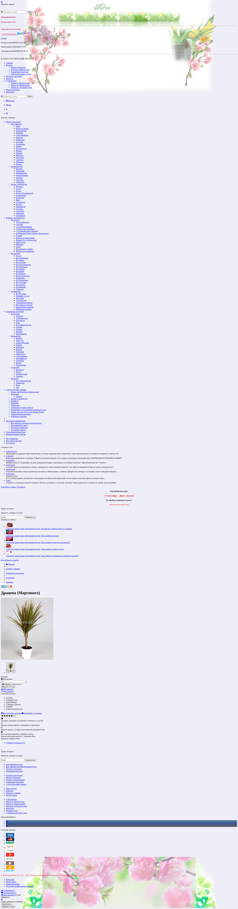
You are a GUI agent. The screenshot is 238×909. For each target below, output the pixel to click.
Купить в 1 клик (9, 687)
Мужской (20, 298)
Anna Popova (11, 451)
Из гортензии (21, 267)
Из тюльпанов (22, 258)
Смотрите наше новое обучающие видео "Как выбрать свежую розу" (35, 549)
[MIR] (10, 843)
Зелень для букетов (19, 184)
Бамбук (19, 345)
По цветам (15, 253)
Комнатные (16, 336)
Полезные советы (18, 430)
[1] (2, 716)
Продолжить (6, 904)
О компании (11, 81)
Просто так (20, 242)
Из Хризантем (22, 280)
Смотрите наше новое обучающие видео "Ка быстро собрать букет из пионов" (39, 529)
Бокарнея (20, 347)
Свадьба (19, 224)
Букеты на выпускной (25, 238)
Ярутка (19, 204)
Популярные (16, 124)
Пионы (19, 164)
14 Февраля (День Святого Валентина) (32, 233)
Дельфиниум (21, 173)
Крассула (20, 341)
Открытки (15, 405)
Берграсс (19, 187)
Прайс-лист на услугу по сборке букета (27, 412)
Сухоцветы (20, 202)
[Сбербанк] (10, 860)
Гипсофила (20, 216)
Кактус (19, 363)
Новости (9, 79)
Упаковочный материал (21, 414)
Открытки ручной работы (22, 408)
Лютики (19, 178)
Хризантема (21, 365)
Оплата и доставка (14, 76)
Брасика (19, 169)
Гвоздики (20, 158)
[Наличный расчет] (10, 864)
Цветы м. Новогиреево (20, 85)
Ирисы (19, 151)
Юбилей (19, 245)
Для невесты (21, 300)
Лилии (19, 146)
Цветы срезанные (18, 67)
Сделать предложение (25, 229)
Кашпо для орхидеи (19, 399)
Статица (19, 209)
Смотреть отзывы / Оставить (13, 487)
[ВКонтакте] (2, 586)
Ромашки (20, 162)
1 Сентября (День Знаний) (27, 231)
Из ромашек (21, 287)
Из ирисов (20, 269)
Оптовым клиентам (19, 428)
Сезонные (15, 367)
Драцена (19, 376)
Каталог (9, 65)
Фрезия (19, 153)
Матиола (19, 155)
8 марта (19, 236)
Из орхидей (21, 262)
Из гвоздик (20, 285)
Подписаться (30, 517)
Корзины (14, 403)
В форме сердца (22, 296)
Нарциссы (20, 140)
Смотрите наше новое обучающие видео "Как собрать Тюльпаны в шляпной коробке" (42, 556)
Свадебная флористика (15, 432)
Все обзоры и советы (10, 560)
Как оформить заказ (19, 425)
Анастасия (10, 465)
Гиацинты (20, 383)
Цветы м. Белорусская (20, 83)
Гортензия (20, 171)
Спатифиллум (22, 318)
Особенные (16, 291)
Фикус (18, 372)
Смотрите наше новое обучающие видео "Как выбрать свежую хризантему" (38, 542)
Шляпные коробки (24, 309)
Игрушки (15, 394)
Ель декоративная (23, 381)
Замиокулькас (22, 374)
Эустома (19, 142)
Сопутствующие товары (21, 74)
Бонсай (19, 349)
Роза (18, 323)
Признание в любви (24, 249)
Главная (9, 63)
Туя (17, 387)
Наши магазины (13, 90)
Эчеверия (20, 361)
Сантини (19, 160)
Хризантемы (21, 131)
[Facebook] (6, 823)
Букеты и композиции (20, 70)
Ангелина (10, 474)
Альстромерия (22, 135)
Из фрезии (20, 278)
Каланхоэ (20, 370)
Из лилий (20, 271)
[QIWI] (10, 852)
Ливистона (20, 354)
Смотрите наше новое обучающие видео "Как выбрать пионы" (32, 536)
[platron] (10, 871)
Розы (18, 126)
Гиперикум (20, 207)
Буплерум (20, 198)
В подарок (15, 314)
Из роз (18, 256)
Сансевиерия (21, 356)
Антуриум (20, 320)
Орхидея (19, 316)
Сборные (20, 289)
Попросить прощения (25, 251)
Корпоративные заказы (16, 434)
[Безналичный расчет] (10, 868)
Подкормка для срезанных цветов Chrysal (28, 410)
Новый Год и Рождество (26, 240)
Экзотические (17, 166)
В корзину (7, 684)
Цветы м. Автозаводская (21, 87)
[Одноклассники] (8, 586)
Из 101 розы (21, 294)
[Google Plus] (11, 586)
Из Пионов (20, 274)
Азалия (19, 327)
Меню (8, 105)
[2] (5, 716)
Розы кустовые (22, 128)
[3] (7, 716)
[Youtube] (7, 826)
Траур (18, 247)
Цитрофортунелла (23, 325)
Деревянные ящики (24, 303)
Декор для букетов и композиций (25, 392)
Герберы (19, 133)
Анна (8, 480)
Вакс (18, 200)
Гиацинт (19, 137)
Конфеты (15, 401)
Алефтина (10, 460)
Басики (19, 396)
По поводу (15, 220)
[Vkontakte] (7, 821)
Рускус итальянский (24, 193)
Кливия (19, 332)
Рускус (19, 191)
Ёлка (18, 385)
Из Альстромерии (23, 265)
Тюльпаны (20, 144)
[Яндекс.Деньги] (10, 847)
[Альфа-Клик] (10, 856)
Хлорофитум (21, 358)
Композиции (21, 334)
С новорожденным (24, 227)
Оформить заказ (8, 907)
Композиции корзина (25, 307)
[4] (9, 716)
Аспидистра (21, 195)
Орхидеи (19, 180)
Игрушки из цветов (24, 305)
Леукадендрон (22, 175)
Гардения (20, 352)
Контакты (10, 92)
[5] (12, 716)
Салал (18, 189)
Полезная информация (15, 421)
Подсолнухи (21, 149)
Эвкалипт (20, 213)
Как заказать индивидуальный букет (26, 423)
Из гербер (20, 260)
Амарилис (20, 182)
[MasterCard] (10, 840)
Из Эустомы (21, 283)
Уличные (14, 378)
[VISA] (10, 836)
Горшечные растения (20, 72)
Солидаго (20, 211)
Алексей (9, 456)
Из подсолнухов (23, 276)
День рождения (22, 222)
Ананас (19, 329)
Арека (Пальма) (22, 343)
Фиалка (19, 338)
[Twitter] (5, 586)
